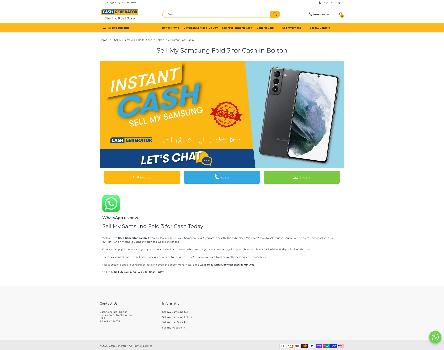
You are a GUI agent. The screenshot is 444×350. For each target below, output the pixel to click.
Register (327, 2)
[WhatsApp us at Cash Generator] (111, 203)
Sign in (340, 2)
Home (103, 39)
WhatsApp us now (120, 217)
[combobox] (221, 14)
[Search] (275, 14)
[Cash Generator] (120, 13)
